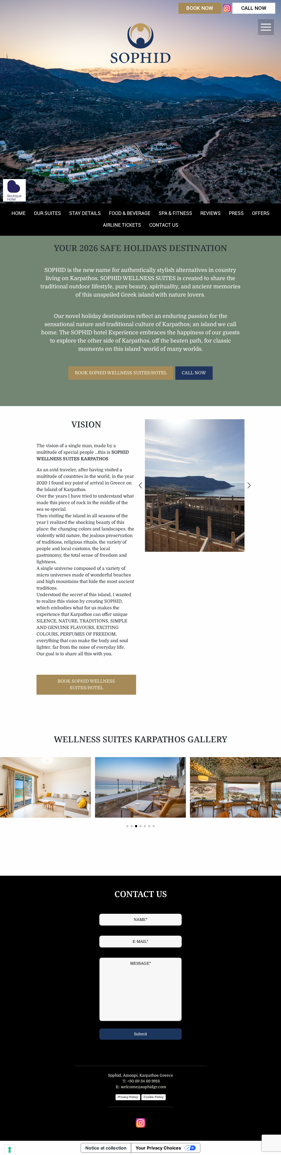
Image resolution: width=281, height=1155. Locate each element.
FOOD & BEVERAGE (129, 213)
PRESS (236, 213)
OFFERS (260, 213)
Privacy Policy (128, 1097)
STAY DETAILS (85, 213)
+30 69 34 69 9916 (143, 1081)
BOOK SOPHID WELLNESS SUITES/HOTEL (121, 372)
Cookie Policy (154, 1097)
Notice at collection (106, 1148)
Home (19, 213)
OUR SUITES (47, 213)
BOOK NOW (199, 8)
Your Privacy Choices (158, 1148)
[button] (140, 485)
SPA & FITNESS (175, 213)
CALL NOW (253, 8)
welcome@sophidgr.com (143, 1087)
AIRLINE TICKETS (122, 225)
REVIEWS (210, 213)
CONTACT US (163, 225)
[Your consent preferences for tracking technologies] (9, 1150)
